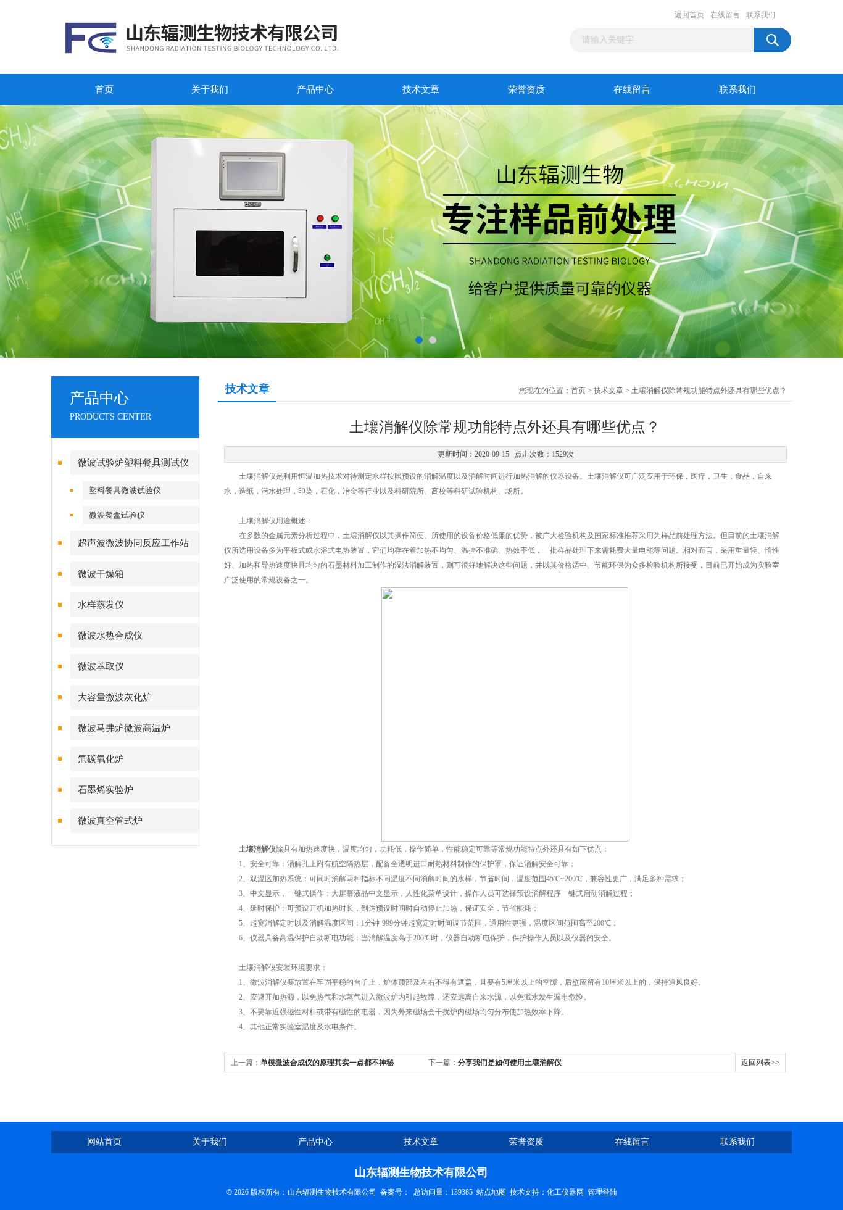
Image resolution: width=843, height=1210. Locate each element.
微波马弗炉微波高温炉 (124, 728)
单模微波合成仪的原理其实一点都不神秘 (327, 1062)
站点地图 (491, 1192)
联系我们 (761, 14)
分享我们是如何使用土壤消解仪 (510, 1062)
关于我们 (209, 89)
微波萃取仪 (101, 666)
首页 (104, 89)
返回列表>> (760, 1062)
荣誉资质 (526, 89)
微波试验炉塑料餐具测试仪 (133, 463)
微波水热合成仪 (110, 635)
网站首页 (104, 1141)
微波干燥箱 (101, 574)
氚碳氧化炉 (101, 759)
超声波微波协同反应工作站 (133, 543)
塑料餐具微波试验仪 (125, 490)
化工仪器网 (565, 1192)
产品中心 (315, 89)
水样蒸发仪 (101, 605)
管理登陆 (602, 1192)
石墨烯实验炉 (105, 790)
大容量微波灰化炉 (115, 697)
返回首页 (689, 14)
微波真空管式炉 (110, 821)
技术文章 (420, 89)
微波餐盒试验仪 (117, 515)
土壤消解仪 (257, 849)
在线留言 (725, 14)
